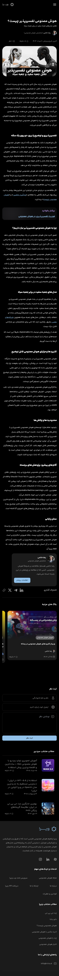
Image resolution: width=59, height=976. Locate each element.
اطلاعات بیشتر (22, 580)
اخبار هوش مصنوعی (48, 944)
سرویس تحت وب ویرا (18, 878)
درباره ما (53, 886)
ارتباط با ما (34, 886)
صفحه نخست (50, 10)
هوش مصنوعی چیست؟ (47, 925)
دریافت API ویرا (11, 886)
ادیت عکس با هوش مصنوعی (44, 931)
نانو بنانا (53, 919)
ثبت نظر (29, 738)
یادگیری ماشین (19, 195)
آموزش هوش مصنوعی (32, 10)
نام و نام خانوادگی (40, 698)
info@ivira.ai (46, 963)
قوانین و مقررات (50, 893)
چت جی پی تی (51, 913)
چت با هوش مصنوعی (48, 938)
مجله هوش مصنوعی (48, 878)
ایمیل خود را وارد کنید (39, 707)
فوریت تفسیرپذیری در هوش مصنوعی (36, 216)
